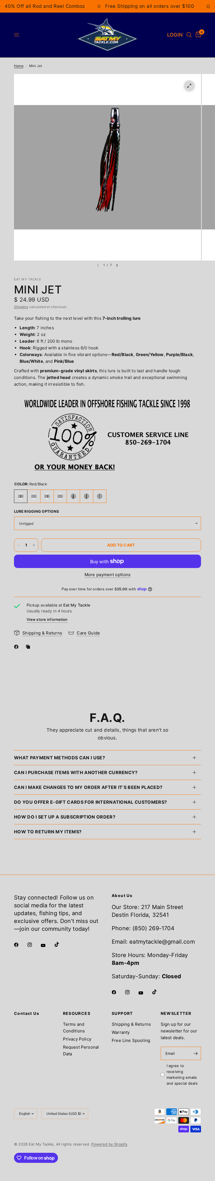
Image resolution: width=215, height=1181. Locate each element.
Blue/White (34, 496)
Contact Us (26, 1013)
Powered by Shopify (109, 1144)
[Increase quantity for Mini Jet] (34, 545)
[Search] (189, 35)
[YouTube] (47, 945)
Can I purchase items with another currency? (76, 772)
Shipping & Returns (131, 1024)
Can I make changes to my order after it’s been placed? (88, 787)
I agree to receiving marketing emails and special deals (182, 1074)
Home (19, 66)
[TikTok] (61, 944)
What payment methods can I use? (59, 757)
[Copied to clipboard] (29, 646)
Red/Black (20, 496)
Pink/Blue (60, 496)
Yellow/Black (86, 496)
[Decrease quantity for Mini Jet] (18, 545)
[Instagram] (33, 945)
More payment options (108, 574)
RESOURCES (77, 1013)
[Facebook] (17, 646)
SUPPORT (122, 1013)
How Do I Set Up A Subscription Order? (64, 817)
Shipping (21, 307)
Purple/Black (47, 496)
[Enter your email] (195, 1053)
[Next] (117, 265)
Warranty (121, 1032)
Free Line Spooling (131, 1040)
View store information (47, 619)
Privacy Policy (77, 1039)
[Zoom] (189, 85)
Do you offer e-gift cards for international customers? (90, 802)
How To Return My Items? (47, 831)
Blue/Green (99, 496)
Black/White (73, 496)
